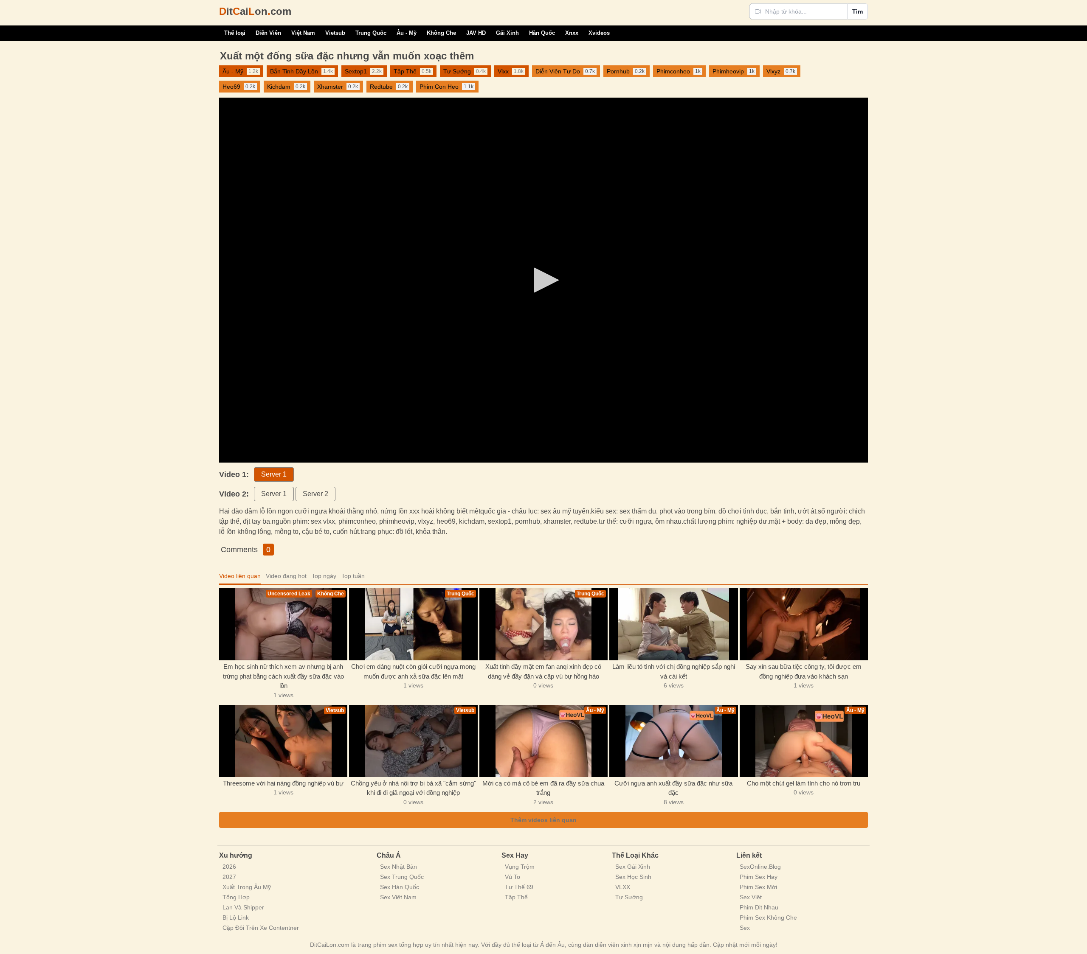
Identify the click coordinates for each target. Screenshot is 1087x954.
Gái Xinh (507, 33)
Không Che (441, 33)
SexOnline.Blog (760, 866)
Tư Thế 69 (519, 887)
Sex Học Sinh (633, 876)
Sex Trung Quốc (402, 876)
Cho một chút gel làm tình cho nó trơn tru (803, 783)
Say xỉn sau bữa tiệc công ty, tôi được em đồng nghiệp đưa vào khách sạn (804, 671)
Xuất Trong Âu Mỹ (246, 887)
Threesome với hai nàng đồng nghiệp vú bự (283, 783)
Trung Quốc (370, 33)
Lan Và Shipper (243, 907)
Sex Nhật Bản (398, 866)
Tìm (857, 11)
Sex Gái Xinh (632, 866)
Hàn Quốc (542, 33)
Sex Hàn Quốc (399, 887)
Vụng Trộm (520, 866)
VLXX (622, 887)
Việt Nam (303, 33)
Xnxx (571, 33)
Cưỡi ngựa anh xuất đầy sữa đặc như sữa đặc (673, 788)
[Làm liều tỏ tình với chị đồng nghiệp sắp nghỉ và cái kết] (673, 624)
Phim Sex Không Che (768, 917)
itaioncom (255, 11)
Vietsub (335, 33)
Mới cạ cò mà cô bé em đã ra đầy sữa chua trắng (543, 788)
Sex (745, 927)
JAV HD (476, 33)
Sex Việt (751, 897)
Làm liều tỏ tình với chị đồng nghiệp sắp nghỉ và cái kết (673, 671)
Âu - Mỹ (407, 33)
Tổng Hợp (236, 897)
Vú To (512, 876)
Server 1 (274, 474)
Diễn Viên (268, 33)
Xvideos (599, 33)
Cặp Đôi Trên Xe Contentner (260, 927)
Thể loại (234, 33)
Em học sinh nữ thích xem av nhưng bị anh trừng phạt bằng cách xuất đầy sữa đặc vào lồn (283, 676)
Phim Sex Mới (758, 887)
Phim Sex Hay (758, 876)
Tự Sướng (629, 897)
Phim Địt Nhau (759, 907)
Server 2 (315, 493)
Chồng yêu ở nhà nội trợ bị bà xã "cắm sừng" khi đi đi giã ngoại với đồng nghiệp (413, 788)
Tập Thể (516, 897)
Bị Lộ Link (235, 917)
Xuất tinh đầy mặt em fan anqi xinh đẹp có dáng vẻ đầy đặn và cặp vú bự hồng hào (543, 671)
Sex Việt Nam (398, 897)
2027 (229, 876)
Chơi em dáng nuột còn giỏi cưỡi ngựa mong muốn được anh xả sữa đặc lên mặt (413, 671)
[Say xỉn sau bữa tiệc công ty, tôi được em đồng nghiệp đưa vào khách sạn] (804, 624)
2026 (229, 866)
